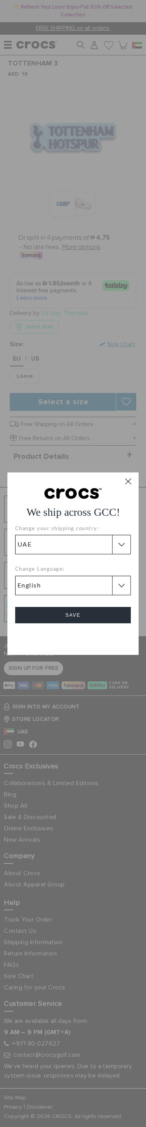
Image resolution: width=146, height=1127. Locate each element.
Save (73, 615)
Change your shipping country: (57, 528)
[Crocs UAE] (73, 493)
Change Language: (40, 569)
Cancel (73, 637)
